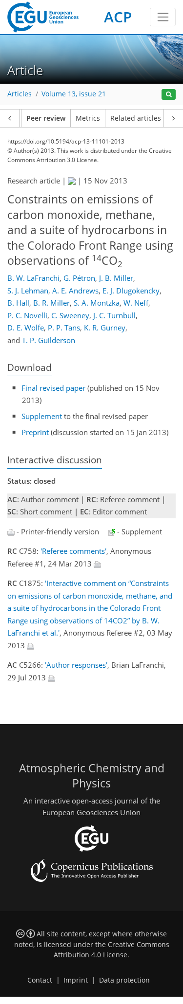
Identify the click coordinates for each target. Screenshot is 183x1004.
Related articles (135, 118)
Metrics (88, 118)
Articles (19, 94)
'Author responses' (76, 665)
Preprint (35, 432)
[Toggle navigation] (163, 17)
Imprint (75, 980)
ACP (118, 17)
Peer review (45, 118)
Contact (39, 980)
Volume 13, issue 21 (73, 94)
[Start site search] (169, 94)
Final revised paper (53, 388)
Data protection (124, 980)
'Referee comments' (73, 551)
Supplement (41, 416)
